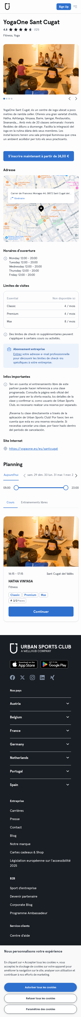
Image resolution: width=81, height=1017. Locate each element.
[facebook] (12, 677)
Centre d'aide (20, 935)
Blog (13, 835)
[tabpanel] (41, 567)
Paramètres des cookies (40, 1009)
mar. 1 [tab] (61, 475)
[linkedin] (42, 677)
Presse (15, 819)
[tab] (4, 98)
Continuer (41, 611)
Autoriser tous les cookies (40, 987)
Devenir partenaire (23, 896)
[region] (40, 981)
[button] (40, 703)
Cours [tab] (10, 502)
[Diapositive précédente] (69, 98)
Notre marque (20, 844)
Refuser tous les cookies (40, 998)
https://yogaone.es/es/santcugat (33, 448)
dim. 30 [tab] (43, 475)
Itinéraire (19, 198)
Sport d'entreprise (23, 888)
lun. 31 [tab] (52, 475)
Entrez (17, 354)
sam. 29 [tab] (32, 475)
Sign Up (64, 7)
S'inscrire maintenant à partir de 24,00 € (38, 156)
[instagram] (32, 677)
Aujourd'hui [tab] (11, 475)
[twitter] (22, 677)
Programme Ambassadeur (28, 913)
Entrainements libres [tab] (34, 502)
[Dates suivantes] (76, 475)
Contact (16, 827)
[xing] (52, 677)
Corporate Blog (21, 905)
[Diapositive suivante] (76, 98)
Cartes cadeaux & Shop (27, 852)
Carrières (17, 810)
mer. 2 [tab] (69, 475)
